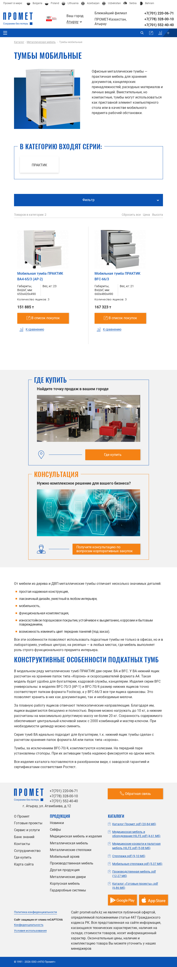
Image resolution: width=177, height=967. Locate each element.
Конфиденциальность (28, 924)
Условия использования (30, 930)
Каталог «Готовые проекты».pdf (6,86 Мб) (135, 886)
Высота (157, 214)
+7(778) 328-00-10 (159, 19)
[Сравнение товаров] (160, 32)
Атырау (72, 22)
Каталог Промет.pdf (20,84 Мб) (134, 824)
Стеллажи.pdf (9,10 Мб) (128, 856)
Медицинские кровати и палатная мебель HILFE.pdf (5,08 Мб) (136, 846)
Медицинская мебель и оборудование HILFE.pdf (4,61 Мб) (136, 834)
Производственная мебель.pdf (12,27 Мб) (134, 874)
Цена (146, 214)
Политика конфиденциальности (35, 912)
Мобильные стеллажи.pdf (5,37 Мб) (137, 864)
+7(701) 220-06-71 (159, 13)
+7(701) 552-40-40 (159, 25)
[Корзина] (151, 32)
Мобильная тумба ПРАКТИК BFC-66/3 (117, 276)
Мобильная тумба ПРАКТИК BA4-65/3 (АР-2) (40, 276)
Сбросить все (131, 214)
